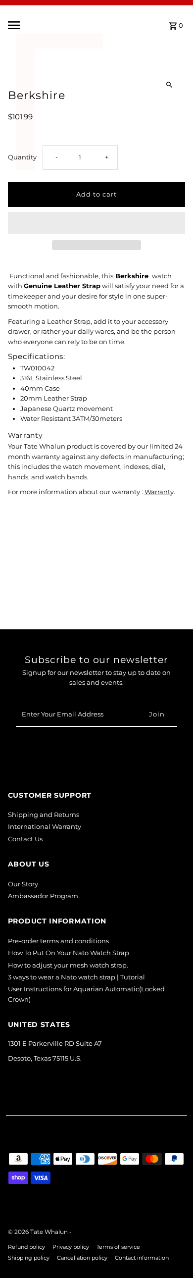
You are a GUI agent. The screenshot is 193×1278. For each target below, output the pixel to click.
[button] (97, 223)
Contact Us (25, 839)
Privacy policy (70, 1247)
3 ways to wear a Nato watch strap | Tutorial (76, 977)
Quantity (22, 157)
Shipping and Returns (43, 814)
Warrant (157, 492)
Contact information (142, 1258)
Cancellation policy (82, 1258)
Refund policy (26, 1247)
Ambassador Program (43, 896)
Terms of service (118, 1247)
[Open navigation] (37, 25)
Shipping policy (28, 1258)
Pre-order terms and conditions (58, 941)
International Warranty (44, 826)
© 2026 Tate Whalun (38, 1231)
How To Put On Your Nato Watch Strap (68, 953)
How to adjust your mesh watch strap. (68, 965)
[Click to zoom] (169, 85)
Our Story (23, 884)
